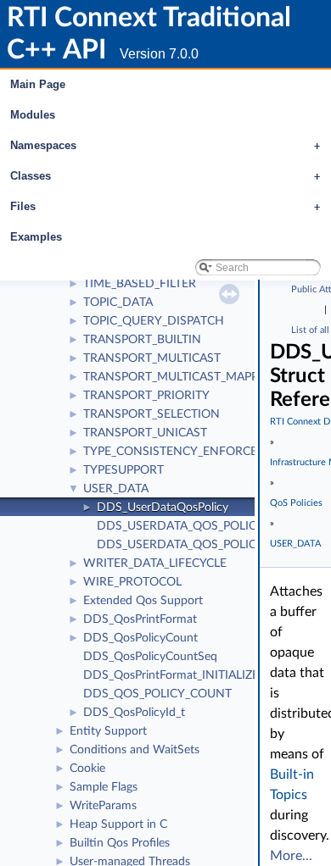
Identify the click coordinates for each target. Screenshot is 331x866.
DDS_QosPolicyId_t (134, 713)
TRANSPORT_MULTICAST (152, 358)
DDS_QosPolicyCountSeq (150, 657)
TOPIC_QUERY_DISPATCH (153, 321)
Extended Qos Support (143, 601)
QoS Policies (296, 503)
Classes (165, 175)
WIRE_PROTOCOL (132, 582)
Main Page (37, 84)
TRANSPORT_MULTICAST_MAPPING (181, 377)
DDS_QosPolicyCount (140, 638)
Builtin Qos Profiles (120, 843)
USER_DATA (116, 489)
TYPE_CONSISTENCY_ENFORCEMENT (187, 452)
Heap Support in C (118, 824)
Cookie (87, 768)
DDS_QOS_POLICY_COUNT (157, 694)
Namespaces (165, 145)
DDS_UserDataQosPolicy (162, 507)
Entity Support (108, 731)
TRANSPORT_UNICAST (145, 433)
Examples (36, 236)
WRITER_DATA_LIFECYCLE (155, 563)
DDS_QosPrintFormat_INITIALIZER (174, 675)
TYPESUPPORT (123, 470)
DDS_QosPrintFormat (140, 619)
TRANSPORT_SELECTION (151, 414)
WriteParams (103, 806)
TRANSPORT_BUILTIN (142, 340)
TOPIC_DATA (118, 302)
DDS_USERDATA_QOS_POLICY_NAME (200, 545)
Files (165, 206)
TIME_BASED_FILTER (139, 284)
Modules (32, 114)
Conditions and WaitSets (134, 750)
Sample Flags (103, 787)
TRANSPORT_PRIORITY (146, 396)
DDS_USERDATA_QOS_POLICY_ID (189, 526)
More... (291, 856)
